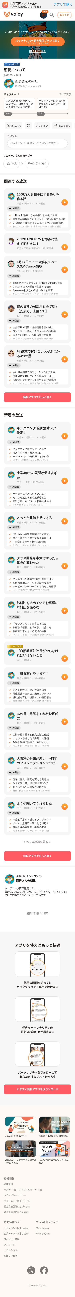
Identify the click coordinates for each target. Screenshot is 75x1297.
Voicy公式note (43, 1233)
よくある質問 (10, 1250)
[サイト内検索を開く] (52, 15)
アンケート (9, 1245)
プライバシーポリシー (15, 1195)
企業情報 (8, 1184)
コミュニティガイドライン (17, 1201)
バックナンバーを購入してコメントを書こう (34, 143)
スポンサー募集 (11, 1239)
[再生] (64, 202)
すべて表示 (65, 94)
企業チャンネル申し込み (16, 1233)
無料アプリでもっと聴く (37, 397)
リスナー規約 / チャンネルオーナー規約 (23, 1190)
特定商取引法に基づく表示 (17, 1206)
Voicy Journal (42, 1228)
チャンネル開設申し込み (16, 1228)
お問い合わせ (10, 1256)
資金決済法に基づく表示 (16, 1212)
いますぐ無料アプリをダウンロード (37, 1089)
